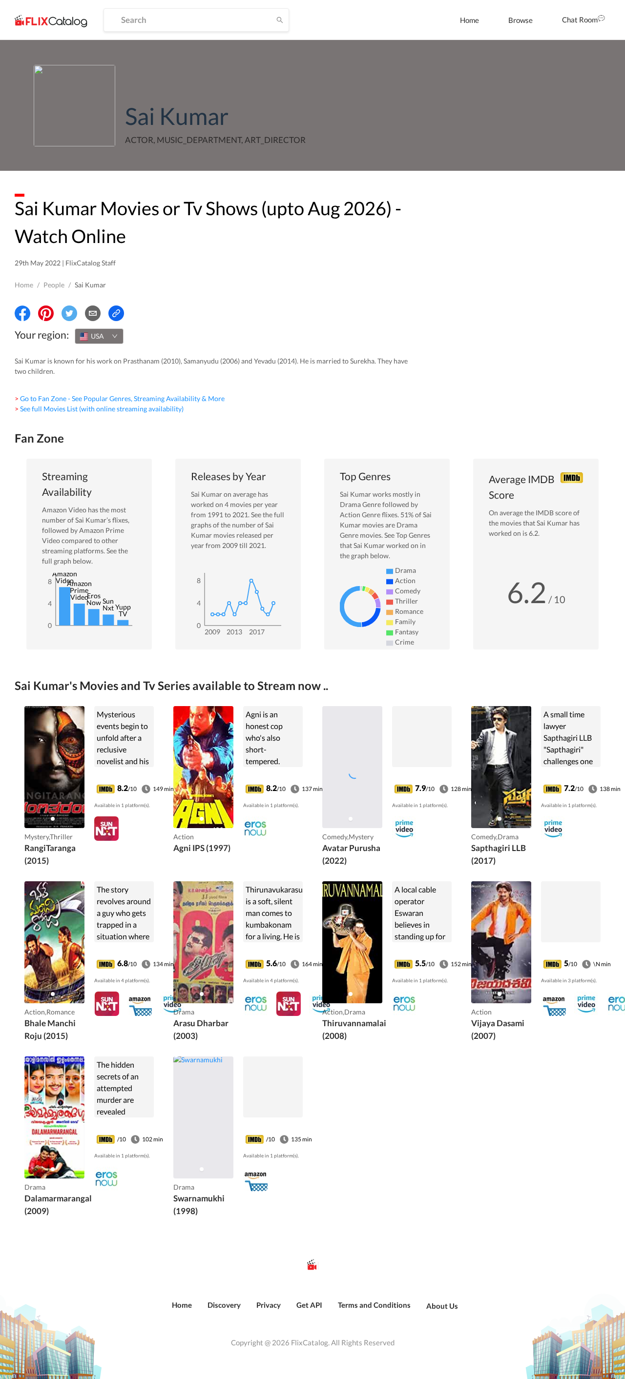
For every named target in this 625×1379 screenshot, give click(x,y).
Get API (309, 1304)
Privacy (268, 1304)
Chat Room (580, 19)
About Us (442, 1305)
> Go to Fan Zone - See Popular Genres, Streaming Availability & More (120, 398)
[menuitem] (469, 20)
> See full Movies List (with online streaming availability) (99, 409)
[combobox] (99, 336)
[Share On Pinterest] (46, 313)
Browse (520, 20)
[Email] (93, 313)
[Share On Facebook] (22, 313)
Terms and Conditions (374, 1304)
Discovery (224, 1304)
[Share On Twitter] (69, 313)
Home (469, 20)
